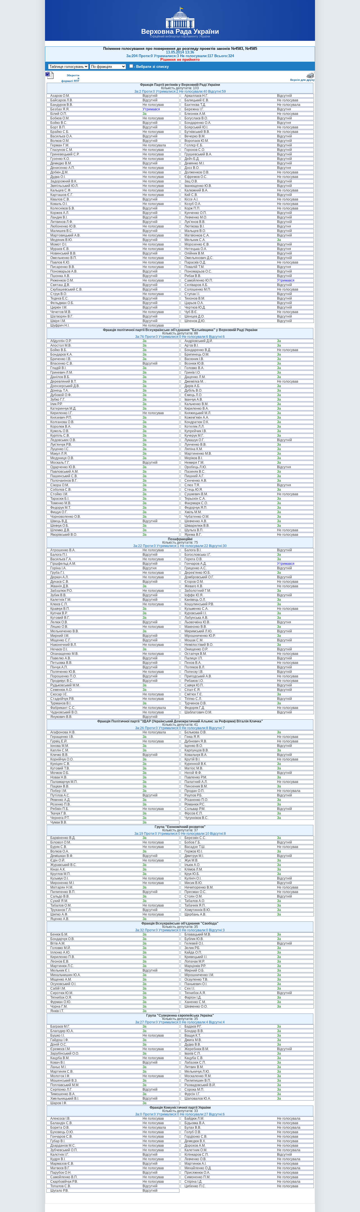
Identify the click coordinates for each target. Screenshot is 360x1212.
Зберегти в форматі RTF (70, 78)
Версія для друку (302, 79)
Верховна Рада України (180, 31)
